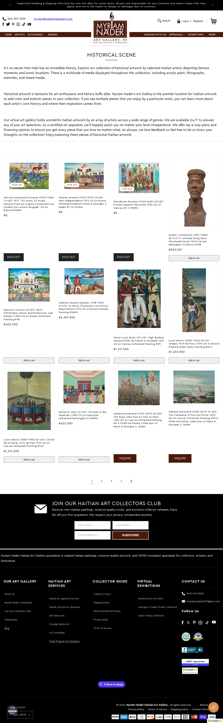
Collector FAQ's (102, 594)
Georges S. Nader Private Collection (157, 607)
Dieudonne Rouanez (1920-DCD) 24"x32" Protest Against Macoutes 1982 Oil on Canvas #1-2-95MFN (139, 204)
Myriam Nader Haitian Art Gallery (147, 705)
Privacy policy (136, 709)
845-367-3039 (17, 19)
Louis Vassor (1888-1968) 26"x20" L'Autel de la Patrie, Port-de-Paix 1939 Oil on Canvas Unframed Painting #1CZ (29, 442)
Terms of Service (102, 628)
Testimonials (11, 620)
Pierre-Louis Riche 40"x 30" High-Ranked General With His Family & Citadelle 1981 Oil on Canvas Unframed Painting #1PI (139, 340)
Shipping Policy (101, 602)
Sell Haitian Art (56, 616)
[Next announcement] (213, 5)
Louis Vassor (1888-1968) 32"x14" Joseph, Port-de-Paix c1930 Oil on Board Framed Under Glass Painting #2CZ (194, 343)
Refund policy (208, 705)
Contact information (204, 709)
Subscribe (130, 535)
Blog (7, 628)
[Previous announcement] (10, 5)
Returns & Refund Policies (107, 611)
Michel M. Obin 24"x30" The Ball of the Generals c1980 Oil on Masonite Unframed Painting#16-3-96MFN (83, 415)
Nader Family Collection (151, 616)
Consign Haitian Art (59, 624)
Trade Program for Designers (64, 641)
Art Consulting (56, 633)
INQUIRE (125, 458)
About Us (9, 594)
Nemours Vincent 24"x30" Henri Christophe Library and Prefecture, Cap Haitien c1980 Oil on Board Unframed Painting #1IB (28, 315)
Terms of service (157, 709)
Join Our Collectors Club (18, 611)
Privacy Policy (101, 620)
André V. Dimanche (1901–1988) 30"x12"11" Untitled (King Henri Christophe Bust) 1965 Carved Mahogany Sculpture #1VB (188, 240)
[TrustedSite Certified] (190, 670)
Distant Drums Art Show (150, 598)
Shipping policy (179, 709)
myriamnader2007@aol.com (203, 601)
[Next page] (131, 481)
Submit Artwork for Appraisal (64, 607)
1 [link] (91, 481)
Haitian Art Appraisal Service (64, 598)
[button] (163, 20)
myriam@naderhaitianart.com (53, 18)
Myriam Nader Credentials (18, 602)
